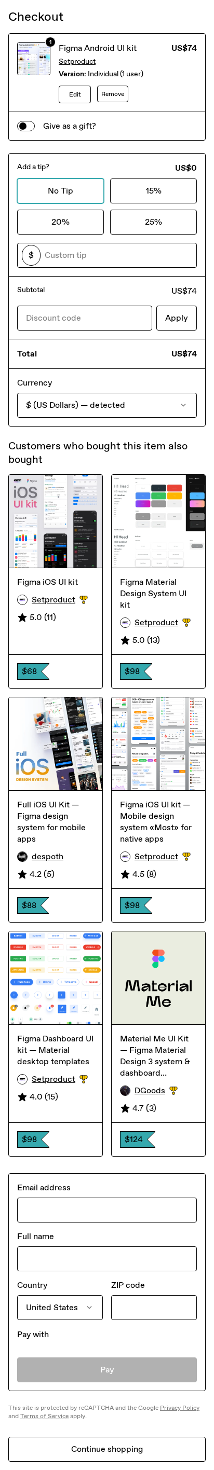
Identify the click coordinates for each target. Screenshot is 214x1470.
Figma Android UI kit (98, 48)
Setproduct (77, 61)
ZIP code (128, 1285)
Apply (176, 318)
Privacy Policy (179, 1407)
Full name (35, 1236)
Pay (107, 1370)
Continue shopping (107, 1449)
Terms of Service (44, 1416)
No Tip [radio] (60, 191)
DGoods (166, 1091)
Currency (34, 383)
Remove (112, 94)
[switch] (26, 126)
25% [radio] (153, 222)
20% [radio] (60, 222)
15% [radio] (154, 191)
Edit (75, 94)
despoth (47, 856)
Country (32, 1285)
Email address (44, 1187)
